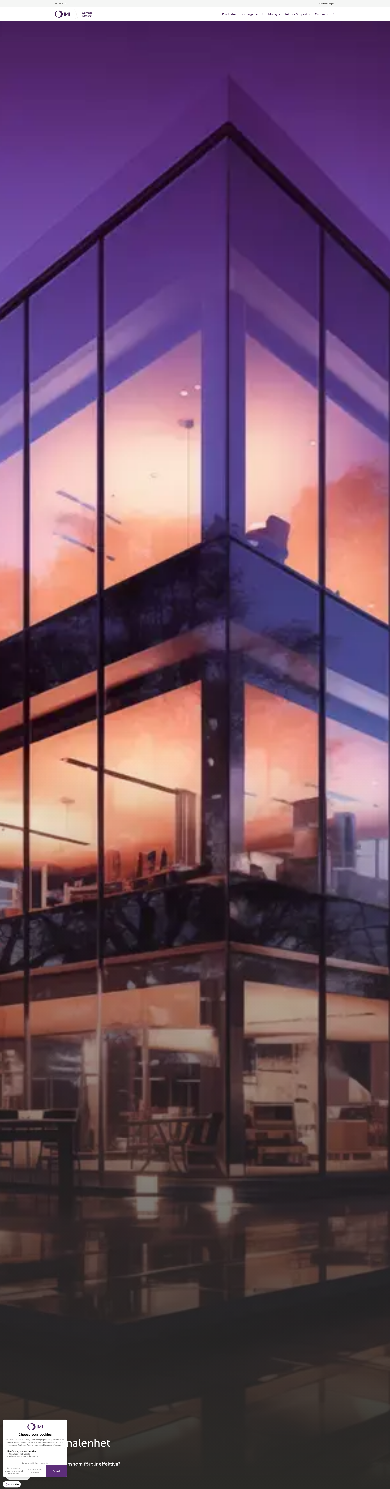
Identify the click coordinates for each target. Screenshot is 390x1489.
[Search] (334, 14)
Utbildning (269, 14)
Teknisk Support (296, 14)
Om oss (320, 14)
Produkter (229, 14)
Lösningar (248, 14)
